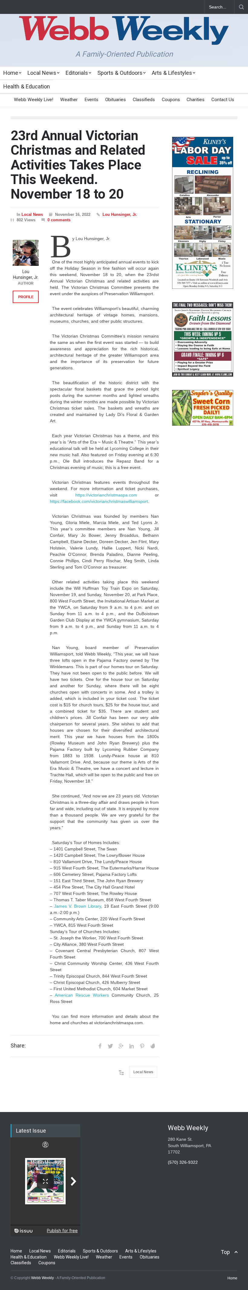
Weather (69, 99)
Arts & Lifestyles (172, 73)
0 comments (58, 220)
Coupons (171, 99)
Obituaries (115, 99)
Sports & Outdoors (119, 73)
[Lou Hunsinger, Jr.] (26, 253)
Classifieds (144, 99)
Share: (18, 1045)
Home (10, 73)
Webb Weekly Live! (33, 99)
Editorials (77, 73)
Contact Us (222, 99)
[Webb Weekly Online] (124, 35)
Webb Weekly (42, 1278)
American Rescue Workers (82, 995)
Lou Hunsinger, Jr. (120, 214)
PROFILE (26, 297)
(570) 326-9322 (183, 1162)
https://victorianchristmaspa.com (106, 495)
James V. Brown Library (77, 906)
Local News (42, 73)
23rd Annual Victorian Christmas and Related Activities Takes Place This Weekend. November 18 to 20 (78, 165)
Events (91, 99)
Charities (195, 99)
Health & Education (26, 86)
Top (225, 1252)
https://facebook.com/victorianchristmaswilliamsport (99, 501)
